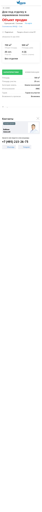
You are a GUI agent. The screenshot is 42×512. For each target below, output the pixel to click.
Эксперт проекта (9, 123)
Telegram (26, 147)
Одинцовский (9, 23)
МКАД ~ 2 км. (18, 26)
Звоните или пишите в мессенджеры (15, 138)
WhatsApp (10, 147)
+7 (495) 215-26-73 (15, 141)
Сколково (19, 23)
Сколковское (7, 26)
